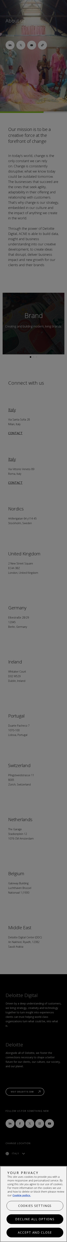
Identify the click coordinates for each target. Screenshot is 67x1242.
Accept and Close (35, 1232)
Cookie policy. (21, 1195)
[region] (33, 1204)
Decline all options (35, 1219)
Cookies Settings (35, 1206)
